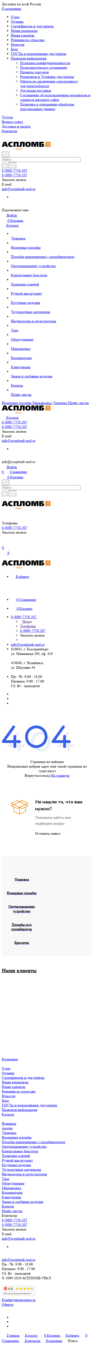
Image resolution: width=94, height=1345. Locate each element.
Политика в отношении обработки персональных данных (47, 106)
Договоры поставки (35, 90)
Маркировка (11, 1188)
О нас (15, 17)
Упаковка (9, 1133)
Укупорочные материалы (21, 1169)
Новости (17, 44)
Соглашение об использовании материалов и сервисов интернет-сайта (55, 97)
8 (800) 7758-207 (14, 170)
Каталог (8, 1114)
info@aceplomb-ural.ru (18, 189)
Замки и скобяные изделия (22, 1201)
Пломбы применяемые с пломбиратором (33, 1142)
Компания (10, 1059)
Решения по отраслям (27, 40)
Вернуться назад (37, 775)
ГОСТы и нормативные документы (38, 53)
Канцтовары (11, 1197)
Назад (27, 621)
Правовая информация (29, 58)
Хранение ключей (16, 1156)
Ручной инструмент (17, 1160)
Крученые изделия (16, 1165)
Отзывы (17, 21)
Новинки (9, 1123)
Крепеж (8, 1206)
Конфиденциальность (19, 1300)
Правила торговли (34, 72)
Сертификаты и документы (32, 26)
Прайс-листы (12, 1211)
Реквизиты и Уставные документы (47, 76)
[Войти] (4, 543)
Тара (5, 1179)
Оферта (7, 1304)
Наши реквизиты (24, 31)
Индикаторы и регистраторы (24, 1174)
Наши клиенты (22, 35)
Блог (14, 49)
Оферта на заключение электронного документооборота (49, 83)
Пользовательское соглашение (43, 67)
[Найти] (12, 165)
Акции (7, 1128)
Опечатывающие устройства (24, 1146)
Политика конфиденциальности (45, 63)
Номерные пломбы (16, 1137)
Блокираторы (12, 1192)
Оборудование (13, 1183)
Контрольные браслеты (20, 1151)
